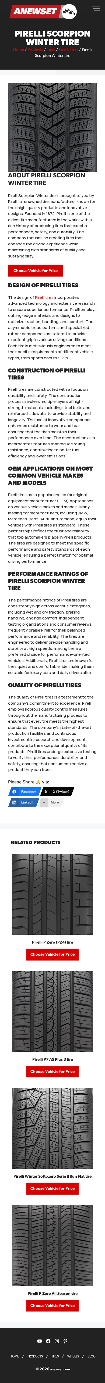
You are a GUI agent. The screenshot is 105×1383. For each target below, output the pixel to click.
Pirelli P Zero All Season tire (53, 1294)
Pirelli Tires (68, 50)
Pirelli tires (44, 297)
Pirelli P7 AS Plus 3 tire (52, 1060)
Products (35, 50)
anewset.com (60, 1369)
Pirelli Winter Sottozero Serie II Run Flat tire (52, 1176)
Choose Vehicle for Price (35, 271)
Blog (92, 1356)
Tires (51, 50)
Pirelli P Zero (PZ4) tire (52, 942)
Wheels (73, 1356)
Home (18, 50)
